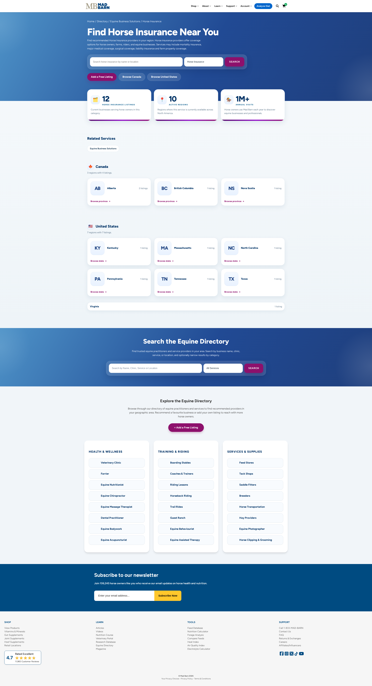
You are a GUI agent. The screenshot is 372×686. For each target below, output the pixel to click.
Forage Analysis (195, 635)
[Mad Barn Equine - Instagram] (286, 654)
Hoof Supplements (14, 642)
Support (230, 6)
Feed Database (195, 628)
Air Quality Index (196, 645)
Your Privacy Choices (170, 679)
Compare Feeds (195, 638)
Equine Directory (104, 645)
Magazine (101, 649)
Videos (99, 631)
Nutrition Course (104, 635)
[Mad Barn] (97, 6)
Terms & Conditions (202, 679)
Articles (100, 628)
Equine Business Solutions (103, 148)
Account (245, 6)
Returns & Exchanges (290, 638)
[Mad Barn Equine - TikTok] (296, 654)
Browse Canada (131, 76)
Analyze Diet (263, 6)
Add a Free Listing (102, 76)
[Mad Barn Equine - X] (291, 654)
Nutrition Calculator (197, 631)
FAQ (281, 635)
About (205, 6)
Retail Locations (12, 645)
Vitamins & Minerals (14, 631)
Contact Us (285, 631)
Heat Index (193, 642)
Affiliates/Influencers (290, 645)
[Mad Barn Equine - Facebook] (281, 654)
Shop (193, 6)
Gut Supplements (13, 635)
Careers (283, 642)
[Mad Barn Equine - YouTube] (300, 654)
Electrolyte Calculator (198, 649)
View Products (11, 628)
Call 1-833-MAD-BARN (291, 628)
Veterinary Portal (104, 638)
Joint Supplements (14, 638)
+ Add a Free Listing (186, 427)
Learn (217, 6)
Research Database (106, 642)
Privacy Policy (187, 679)
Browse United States (164, 76)
